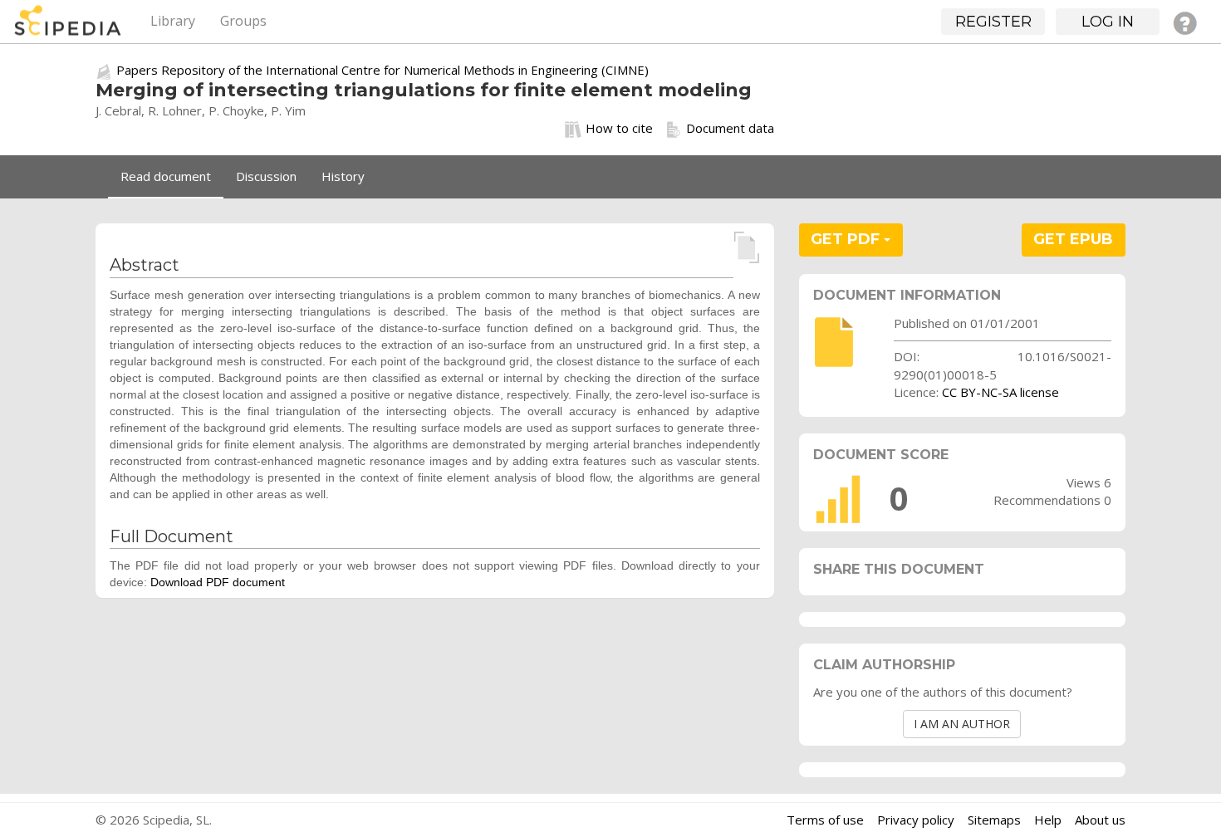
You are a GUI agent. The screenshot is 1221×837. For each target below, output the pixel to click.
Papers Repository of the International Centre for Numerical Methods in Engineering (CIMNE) (382, 69)
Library (172, 21)
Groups (243, 21)
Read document (165, 176)
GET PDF (847, 239)
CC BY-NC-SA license (1000, 392)
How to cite (619, 128)
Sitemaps (994, 819)
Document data (730, 128)
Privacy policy (915, 819)
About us (1100, 819)
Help (1048, 819)
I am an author (962, 724)
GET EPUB (1073, 239)
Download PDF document (217, 582)
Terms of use (825, 819)
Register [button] (993, 21)
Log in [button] (1107, 21)
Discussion (266, 176)
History (343, 176)
